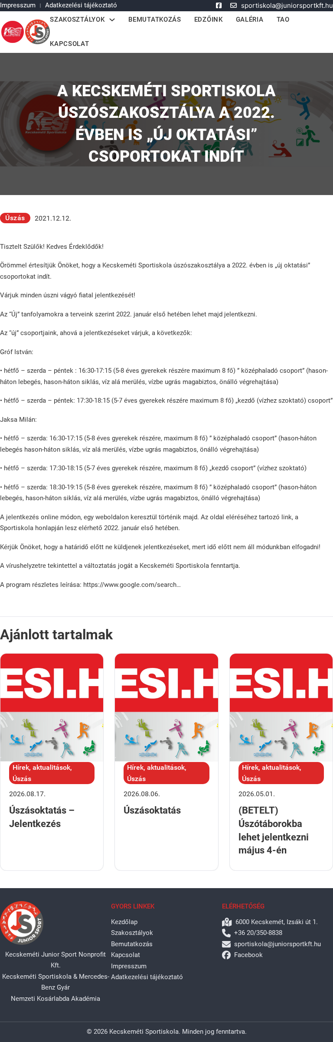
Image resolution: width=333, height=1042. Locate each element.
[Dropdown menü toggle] (112, 19)
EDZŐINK (208, 19)
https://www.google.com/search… (132, 585)
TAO (283, 19)
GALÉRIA (250, 19)
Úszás (15, 218)
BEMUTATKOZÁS (154, 19)
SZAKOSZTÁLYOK (77, 19)
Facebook (248, 955)
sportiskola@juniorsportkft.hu (287, 5)
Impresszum (18, 5)
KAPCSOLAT (69, 44)
